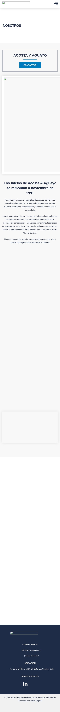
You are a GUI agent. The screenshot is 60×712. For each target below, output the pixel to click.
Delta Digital (36, 701)
